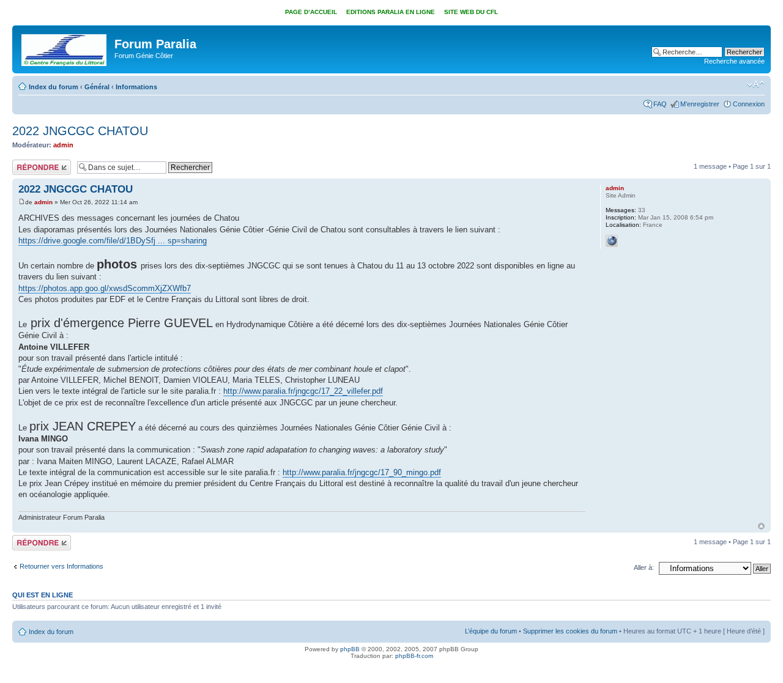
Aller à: (644, 567)
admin (63, 145)
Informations (136, 86)
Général (96, 86)
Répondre (27, 163)
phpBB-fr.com (414, 655)
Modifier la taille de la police (756, 84)
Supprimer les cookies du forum (570, 631)
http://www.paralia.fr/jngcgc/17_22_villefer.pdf (303, 391)
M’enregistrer (699, 104)
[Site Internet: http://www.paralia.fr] (612, 241)
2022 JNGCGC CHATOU (80, 131)
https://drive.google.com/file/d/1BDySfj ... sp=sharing (112, 240)
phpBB (350, 649)
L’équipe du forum (491, 631)
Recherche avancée (734, 61)
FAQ (660, 104)
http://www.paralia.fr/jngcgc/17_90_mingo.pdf (362, 472)
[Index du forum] (64, 47)
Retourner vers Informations (61, 566)
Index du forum (53, 86)
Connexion (749, 104)
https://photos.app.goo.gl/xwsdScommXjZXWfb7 (104, 288)
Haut (761, 526)
